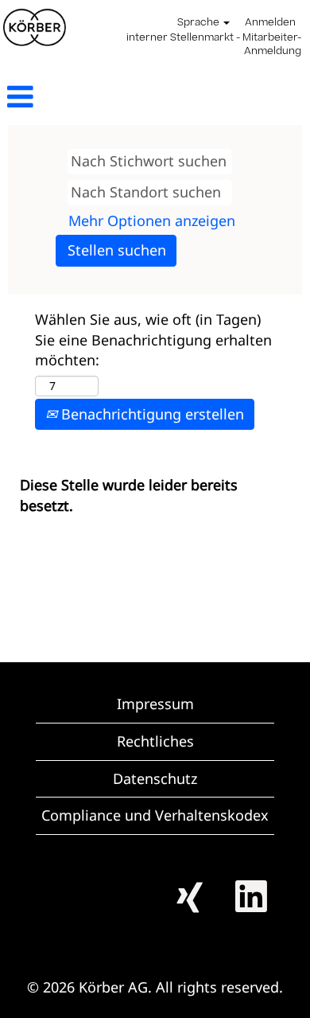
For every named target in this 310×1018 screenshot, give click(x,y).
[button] (51, 97)
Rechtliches (155, 741)
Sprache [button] (199, 23)
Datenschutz (155, 778)
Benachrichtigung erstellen (150, 413)
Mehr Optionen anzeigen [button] (151, 220)
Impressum (155, 703)
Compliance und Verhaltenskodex (155, 815)
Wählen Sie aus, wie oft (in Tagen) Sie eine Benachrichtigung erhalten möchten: (153, 339)
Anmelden (270, 23)
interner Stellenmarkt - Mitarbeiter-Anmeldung (213, 45)
